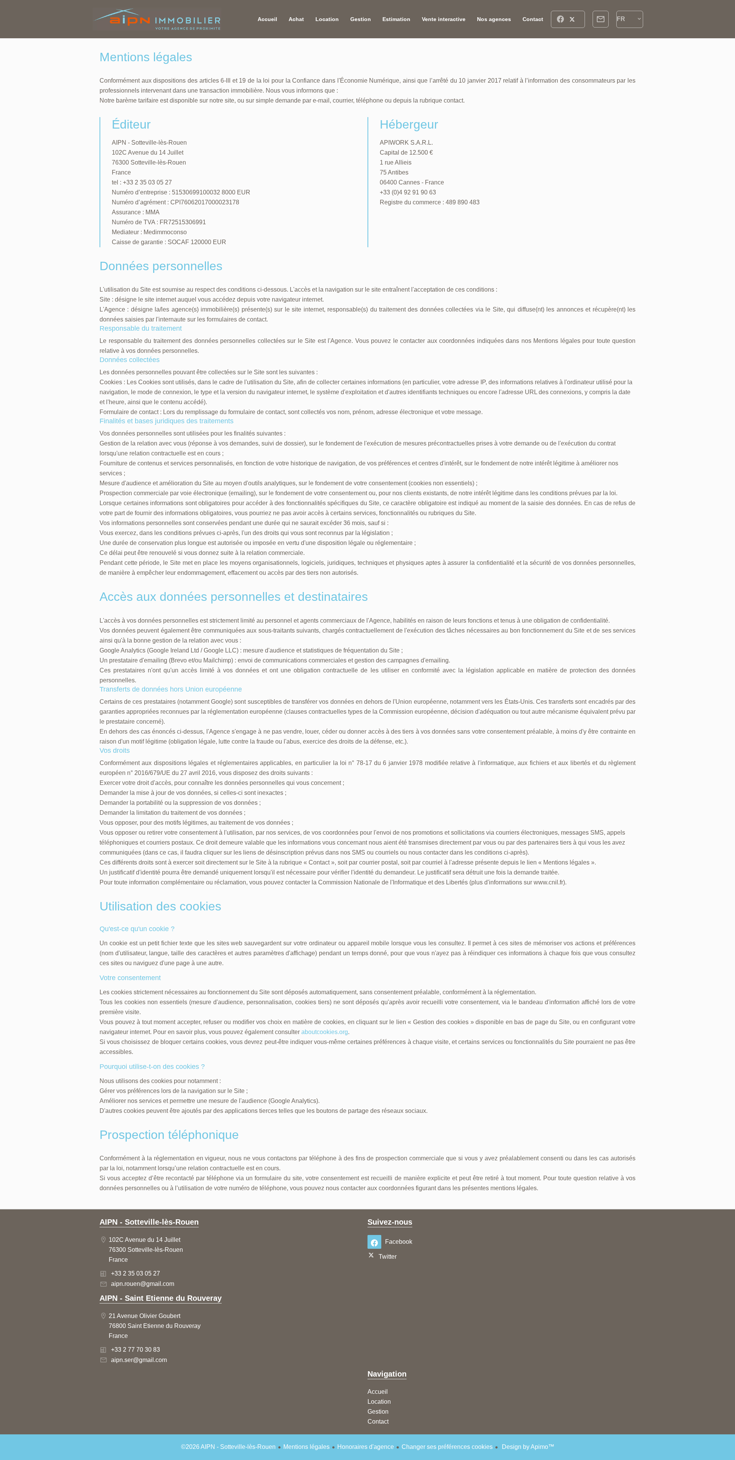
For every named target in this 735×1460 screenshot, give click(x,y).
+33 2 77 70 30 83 (135, 1349)
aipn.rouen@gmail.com (142, 1284)
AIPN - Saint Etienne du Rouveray (161, 1298)
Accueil (157, 19)
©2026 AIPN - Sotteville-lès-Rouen (228, 1447)
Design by (527, 1447)
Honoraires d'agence (365, 1447)
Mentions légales (306, 1447)
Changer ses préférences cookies (447, 1447)
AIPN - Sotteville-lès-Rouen (149, 1222)
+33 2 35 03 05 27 (135, 1273)
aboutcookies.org (324, 1032)
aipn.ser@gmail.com (139, 1360)
